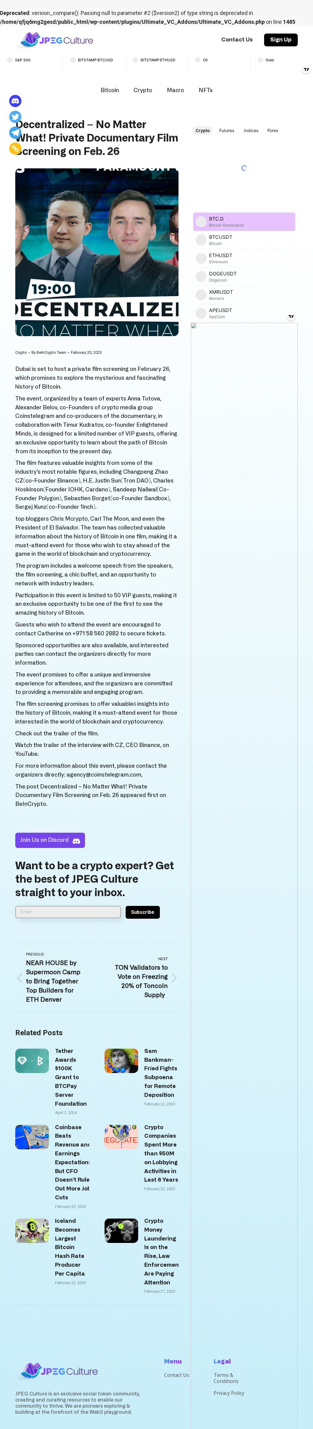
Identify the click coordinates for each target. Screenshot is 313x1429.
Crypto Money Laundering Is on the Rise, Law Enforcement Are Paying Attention (162, 1252)
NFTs (206, 90)
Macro (175, 90)
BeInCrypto (30, 804)
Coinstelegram (34, 416)
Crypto (143, 90)
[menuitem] (237, 40)
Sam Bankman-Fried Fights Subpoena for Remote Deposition (160, 1073)
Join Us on (44, 840)
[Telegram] (15, 133)
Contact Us (176, 1375)
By (48, 352)
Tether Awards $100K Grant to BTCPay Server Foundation (71, 1078)
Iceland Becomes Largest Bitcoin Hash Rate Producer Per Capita (70, 1248)
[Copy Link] (15, 148)
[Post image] (32, 1061)
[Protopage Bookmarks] (15, 101)
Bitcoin (110, 90)
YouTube (26, 754)
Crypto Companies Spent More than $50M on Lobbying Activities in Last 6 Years (161, 1154)
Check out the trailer (42, 734)
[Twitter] (15, 117)
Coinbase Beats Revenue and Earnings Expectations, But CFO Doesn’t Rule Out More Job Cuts (74, 1163)
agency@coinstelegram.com (104, 775)
